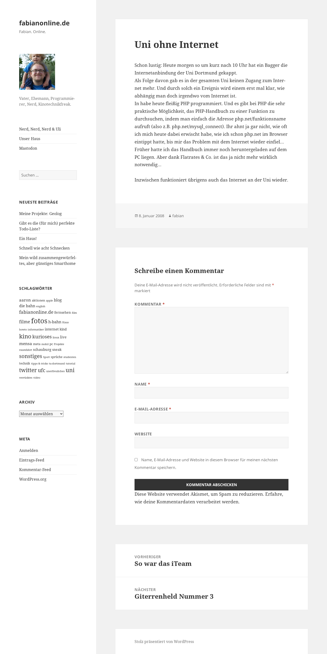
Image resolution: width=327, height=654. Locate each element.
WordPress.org (32, 479)
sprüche (56, 357)
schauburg (42, 349)
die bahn (27, 305)
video (36, 377)
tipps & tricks (39, 363)
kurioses (42, 336)
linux (56, 337)
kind (63, 329)
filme (24, 321)
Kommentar (150, 304)
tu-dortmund (57, 363)
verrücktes (25, 377)
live (63, 337)
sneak (57, 349)
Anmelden (28, 450)
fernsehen (62, 312)
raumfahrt (25, 350)
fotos (39, 320)
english (40, 306)
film (74, 312)
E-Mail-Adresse (153, 409)
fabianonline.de (44, 22)
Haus (65, 322)
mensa (25, 343)
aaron (25, 300)
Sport (46, 357)
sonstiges (30, 356)
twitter (28, 370)
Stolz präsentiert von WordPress (164, 641)
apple (49, 300)
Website (143, 434)
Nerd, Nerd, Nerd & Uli (40, 129)
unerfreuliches (55, 371)
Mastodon (28, 148)
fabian (178, 215)
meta (36, 344)
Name (142, 384)
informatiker (36, 329)
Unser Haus (29, 138)
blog (58, 300)
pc (51, 344)
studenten (69, 357)
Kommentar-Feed (35, 469)
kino (25, 336)
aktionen (38, 300)
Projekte (59, 344)
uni (70, 370)
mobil (45, 344)
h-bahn (54, 321)
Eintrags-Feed (31, 460)
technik (24, 363)
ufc (41, 370)
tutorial (70, 363)
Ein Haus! (28, 238)
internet (52, 329)
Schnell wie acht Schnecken (44, 248)
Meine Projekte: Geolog (40, 213)
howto (23, 329)
